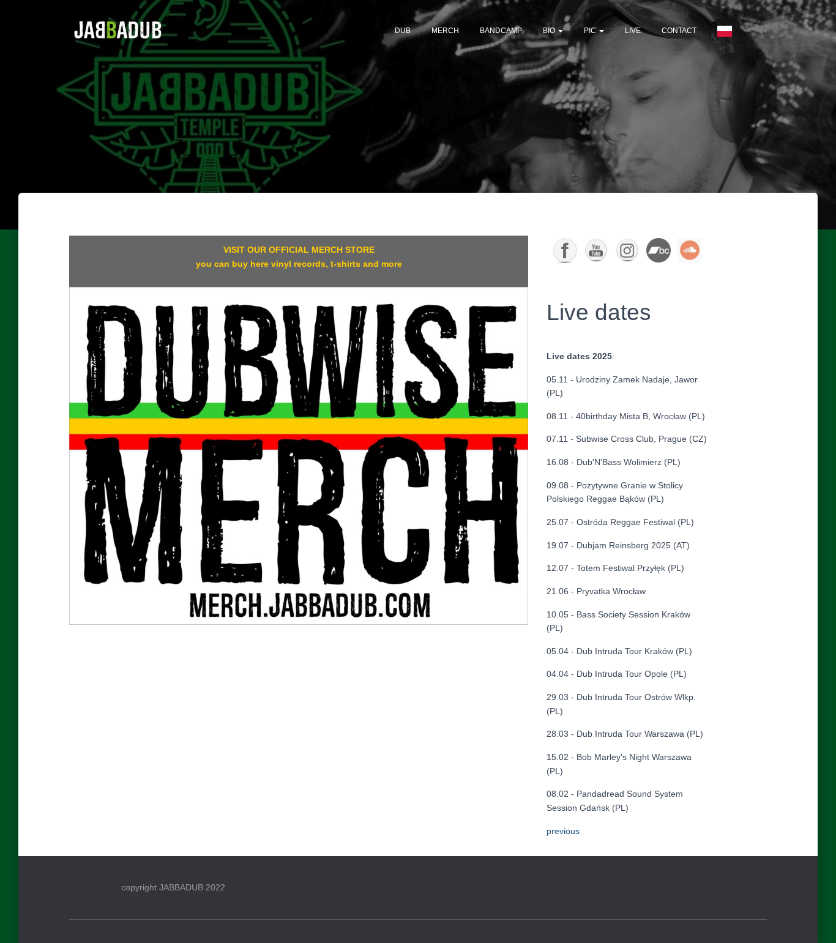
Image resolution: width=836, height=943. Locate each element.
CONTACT (679, 30)
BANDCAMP (501, 30)
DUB (403, 30)
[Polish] (724, 30)
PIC (591, 30)
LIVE (633, 30)
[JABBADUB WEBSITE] (118, 30)
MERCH (445, 30)
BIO (550, 30)
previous (563, 831)
